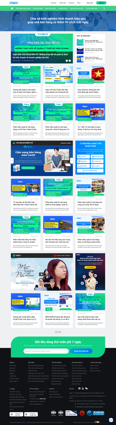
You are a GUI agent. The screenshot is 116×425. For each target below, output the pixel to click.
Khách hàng (63, 3)
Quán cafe (98, 161)
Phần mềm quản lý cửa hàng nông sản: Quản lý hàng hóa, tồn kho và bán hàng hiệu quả (57, 128)
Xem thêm (58, 332)
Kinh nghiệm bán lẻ (83, 81)
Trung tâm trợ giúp (15, 392)
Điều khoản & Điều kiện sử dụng (18, 399)
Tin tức (48, 308)
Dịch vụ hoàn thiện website (17, 406)
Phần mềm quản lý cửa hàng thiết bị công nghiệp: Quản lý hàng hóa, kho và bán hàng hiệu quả (57, 203)
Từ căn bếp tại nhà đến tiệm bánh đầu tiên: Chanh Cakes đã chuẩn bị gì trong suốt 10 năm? (25, 203)
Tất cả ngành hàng (91, 170)
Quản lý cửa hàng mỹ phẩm (79, 373)
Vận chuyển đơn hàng (84, 79)
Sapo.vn (25, 422)
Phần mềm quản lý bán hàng (35, 365)
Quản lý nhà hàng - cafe (84, 120)
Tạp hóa (83, 156)
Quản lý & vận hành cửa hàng (21, 81)
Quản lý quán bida (76, 378)
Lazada (97, 166)
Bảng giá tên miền (56, 384)
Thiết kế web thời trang (58, 368)
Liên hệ (11, 409)
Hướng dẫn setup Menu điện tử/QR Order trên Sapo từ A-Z (24, 318)
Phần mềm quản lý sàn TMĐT (36, 373)
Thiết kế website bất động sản (60, 373)
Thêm (79, 3)
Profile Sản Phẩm (14, 378)
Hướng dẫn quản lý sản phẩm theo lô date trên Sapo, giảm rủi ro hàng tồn (25, 91)
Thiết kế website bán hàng (59, 365)
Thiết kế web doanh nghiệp (59, 371)
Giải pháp (53, 3)
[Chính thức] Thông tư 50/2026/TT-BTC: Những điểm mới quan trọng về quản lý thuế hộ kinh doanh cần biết (94, 58)
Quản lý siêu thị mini (77, 365)
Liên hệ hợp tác (53, 392)
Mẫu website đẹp (56, 381)
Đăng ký (101, 3)
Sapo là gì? (12, 368)
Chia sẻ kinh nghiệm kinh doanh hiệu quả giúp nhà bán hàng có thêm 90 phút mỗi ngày (58, 20)
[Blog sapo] (86, 388)
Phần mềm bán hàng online (35, 368)
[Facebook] (79, 388)
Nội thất (84, 166)
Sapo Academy (14, 381)
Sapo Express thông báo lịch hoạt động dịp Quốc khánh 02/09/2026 (89, 91)
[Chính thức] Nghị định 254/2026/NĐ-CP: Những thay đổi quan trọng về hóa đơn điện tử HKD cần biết (94, 41)
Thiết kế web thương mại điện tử (60, 376)
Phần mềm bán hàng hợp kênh (36, 381)
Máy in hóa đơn (94, 365)
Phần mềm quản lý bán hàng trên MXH (38, 376)
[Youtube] (83, 388)
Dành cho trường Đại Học (56, 397)
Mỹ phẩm (84, 161)
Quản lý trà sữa (76, 384)
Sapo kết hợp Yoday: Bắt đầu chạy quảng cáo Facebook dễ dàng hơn (56, 91)
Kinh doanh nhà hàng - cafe (53, 231)
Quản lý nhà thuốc (76, 381)
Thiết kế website (32, 371)
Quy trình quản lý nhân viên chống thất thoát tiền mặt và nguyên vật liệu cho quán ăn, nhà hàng (90, 318)
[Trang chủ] (12, 8)
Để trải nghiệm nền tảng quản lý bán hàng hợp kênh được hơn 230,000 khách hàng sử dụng (58, 345)
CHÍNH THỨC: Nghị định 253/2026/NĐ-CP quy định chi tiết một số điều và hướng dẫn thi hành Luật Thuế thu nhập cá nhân (43, 56)
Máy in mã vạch (94, 368)
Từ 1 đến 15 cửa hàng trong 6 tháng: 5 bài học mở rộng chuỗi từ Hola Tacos (90, 128)
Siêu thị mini (98, 156)
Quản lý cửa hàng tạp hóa (78, 368)
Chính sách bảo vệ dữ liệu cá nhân (17, 403)
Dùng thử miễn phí (81, 351)
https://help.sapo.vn (39, 392)
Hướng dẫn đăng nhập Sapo (17, 397)
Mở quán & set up (83, 118)
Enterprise (71, 3)
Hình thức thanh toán (15, 394)
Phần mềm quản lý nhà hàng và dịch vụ (38, 378)
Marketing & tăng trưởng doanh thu (55, 83)
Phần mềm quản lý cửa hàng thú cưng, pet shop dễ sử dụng (90, 203)
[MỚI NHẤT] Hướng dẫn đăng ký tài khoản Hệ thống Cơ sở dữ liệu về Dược (58, 318)
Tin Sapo (49, 310)
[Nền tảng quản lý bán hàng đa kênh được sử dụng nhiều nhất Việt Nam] (90, 271)
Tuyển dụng (13, 376)
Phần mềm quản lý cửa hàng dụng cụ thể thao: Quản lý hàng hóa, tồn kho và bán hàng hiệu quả (25, 128)
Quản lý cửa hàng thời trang (79, 371)
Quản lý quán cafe (76, 376)
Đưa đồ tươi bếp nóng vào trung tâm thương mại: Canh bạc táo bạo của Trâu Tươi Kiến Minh (57, 240)
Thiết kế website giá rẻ (58, 378)
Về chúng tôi (13, 365)
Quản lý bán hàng (18, 83)
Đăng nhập (90, 3)
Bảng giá (12, 373)
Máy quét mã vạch (95, 371)
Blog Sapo (12, 371)
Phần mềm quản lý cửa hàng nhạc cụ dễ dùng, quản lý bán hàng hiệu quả (89, 240)
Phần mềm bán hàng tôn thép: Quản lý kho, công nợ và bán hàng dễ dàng (24, 240)
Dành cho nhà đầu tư (54, 394)
